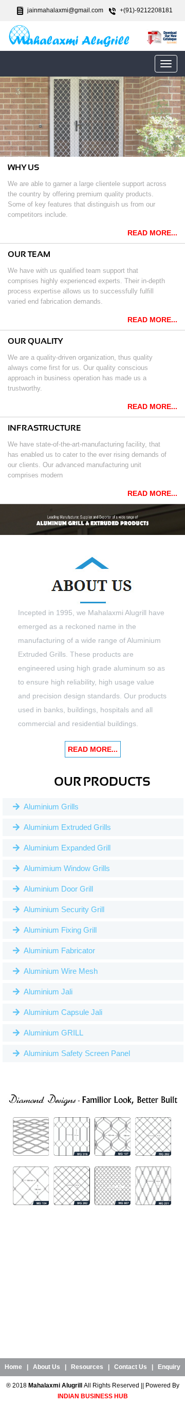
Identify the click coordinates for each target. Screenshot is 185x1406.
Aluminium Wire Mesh (59, 971)
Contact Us (130, 1367)
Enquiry (169, 1367)
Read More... (152, 233)
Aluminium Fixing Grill (58, 930)
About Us (46, 1367)
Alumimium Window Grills (65, 868)
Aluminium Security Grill (62, 909)
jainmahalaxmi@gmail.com (65, 10)
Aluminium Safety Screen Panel (75, 1053)
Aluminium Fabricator (57, 950)
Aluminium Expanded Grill (65, 847)
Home (13, 1367)
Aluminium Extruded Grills (65, 827)
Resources (87, 1367)
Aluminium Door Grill (56, 888)
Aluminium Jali (46, 991)
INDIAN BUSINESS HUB (93, 1396)
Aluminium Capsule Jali (61, 1012)
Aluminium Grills (49, 806)
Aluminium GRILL (51, 1032)
